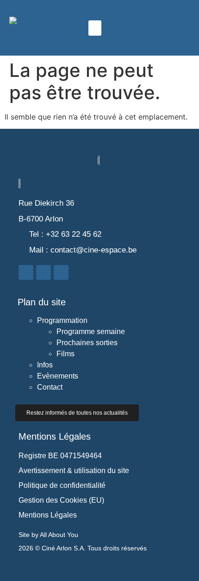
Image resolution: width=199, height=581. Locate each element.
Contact (49, 387)
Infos (45, 365)
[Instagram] (156, 28)
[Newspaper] (175, 28)
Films (65, 354)
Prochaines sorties (87, 343)
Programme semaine (90, 331)
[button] (94, 28)
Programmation (62, 320)
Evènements (57, 376)
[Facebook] (137, 28)
